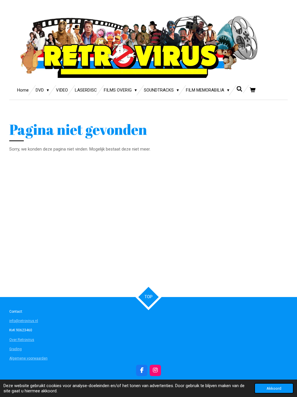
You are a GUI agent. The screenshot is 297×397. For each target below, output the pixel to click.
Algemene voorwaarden (28, 358)
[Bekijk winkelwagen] (252, 90)
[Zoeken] (239, 89)
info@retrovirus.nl (23, 321)
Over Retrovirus (21, 340)
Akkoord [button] (274, 388)
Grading (15, 349)
